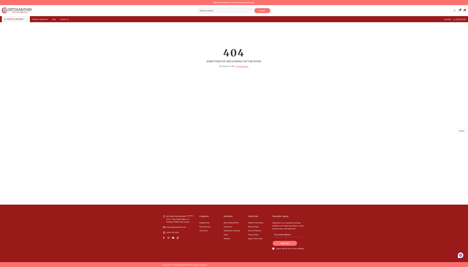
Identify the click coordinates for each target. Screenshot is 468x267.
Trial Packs (203, 231)
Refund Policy (253, 227)
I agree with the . (290, 249)
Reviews (227, 238)
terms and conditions (296, 249)
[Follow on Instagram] (168, 237)
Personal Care (204, 227)
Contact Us (64, 19)
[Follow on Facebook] (164, 237)
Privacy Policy (253, 235)
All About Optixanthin (40, 19)
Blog (54, 19)
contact (448, 19)
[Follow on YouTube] (173, 237)
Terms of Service (254, 231)
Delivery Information (255, 223)
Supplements (204, 223)
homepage (242, 66)
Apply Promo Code (255, 238)
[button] (460, 255)
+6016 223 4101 (460, 19)
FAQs (226, 235)
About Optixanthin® (231, 223)
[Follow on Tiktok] (178, 237)
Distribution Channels (232, 231)
